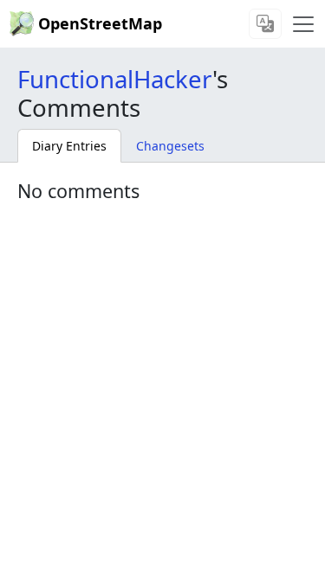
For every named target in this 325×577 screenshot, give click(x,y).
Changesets (170, 146)
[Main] (303, 24)
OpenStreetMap (100, 23)
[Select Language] (265, 24)
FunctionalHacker (114, 78)
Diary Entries (69, 146)
